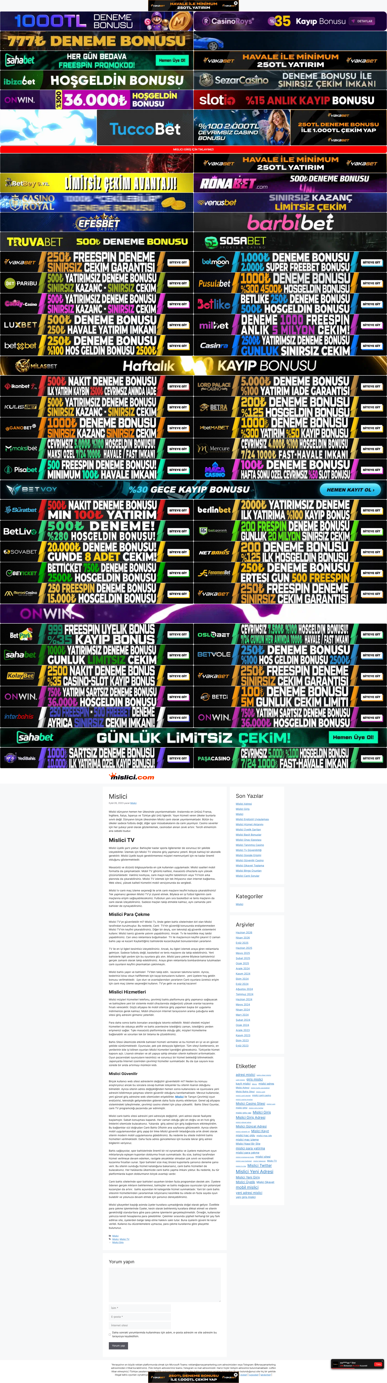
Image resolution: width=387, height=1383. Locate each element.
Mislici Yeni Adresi (254, 1171)
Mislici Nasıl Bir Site (248, 1143)
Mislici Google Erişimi (248, 855)
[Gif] (193, 365)
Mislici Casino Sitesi (250, 1103)
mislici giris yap (243, 1112)
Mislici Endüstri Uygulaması (252, 819)
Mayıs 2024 (243, 1004)
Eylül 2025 (242, 942)
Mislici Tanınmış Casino (250, 844)
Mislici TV (124, 1239)
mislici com (271, 1104)
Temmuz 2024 (244, 994)
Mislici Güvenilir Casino (250, 860)
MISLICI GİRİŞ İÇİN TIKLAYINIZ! (193, 149)
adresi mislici (245, 1074)
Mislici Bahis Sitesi (245, 1091)
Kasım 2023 (243, 1035)
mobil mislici (247, 1187)
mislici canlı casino (261, 1095)
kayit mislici (243, 1083)
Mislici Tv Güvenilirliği (249, 850)
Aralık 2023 (243, 1030)
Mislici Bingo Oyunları (249, 870)
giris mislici (254, 1079)
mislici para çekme (247, 1152)
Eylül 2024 (242, 983)
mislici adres (266, 1083)
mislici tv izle (241, 1166)
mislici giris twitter (256, 1108)
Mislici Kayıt (260, 1131)
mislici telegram (259, 1161)
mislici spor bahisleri (244, 1161)
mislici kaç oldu (245, 1135)
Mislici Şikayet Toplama (250, 865)
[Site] (96, 262)
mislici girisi (241, 1107)
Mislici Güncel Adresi (251, 1126)
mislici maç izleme (247, 1139)
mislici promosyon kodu (245, 1157)
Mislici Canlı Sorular (247, 875)
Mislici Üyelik (245, 1182)
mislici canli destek (243, 1096)
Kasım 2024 (243, 973)
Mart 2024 (242, 1014)
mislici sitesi (262, 1156)
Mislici (115, 1236)
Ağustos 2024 (244, 989)
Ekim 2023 (242, 1040)
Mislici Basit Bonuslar (248, 834)
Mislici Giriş (118, 1242)
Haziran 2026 (244, 932)
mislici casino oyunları (244, 1100)
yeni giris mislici (246, 1197)
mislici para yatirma (250, 1148)
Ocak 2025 (242, 963)
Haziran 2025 (244, 947)
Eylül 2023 (242, 1045)
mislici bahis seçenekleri (260, 1088)
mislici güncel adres (243, 1122)
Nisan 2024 (243, 1009)
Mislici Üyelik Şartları (248, 829)
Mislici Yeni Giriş (248, 1177)
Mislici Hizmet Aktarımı (249, 824)
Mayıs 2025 (243, 953)
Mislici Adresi (244, 803)
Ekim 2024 (242, 978)
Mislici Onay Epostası (248, 839)
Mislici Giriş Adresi (250, 1117)
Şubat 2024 (243, 1019)
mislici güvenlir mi (243, 1132)
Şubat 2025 (243, 958)
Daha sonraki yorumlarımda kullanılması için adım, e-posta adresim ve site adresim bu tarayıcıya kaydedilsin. (164, 1334)
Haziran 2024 (244, 999)
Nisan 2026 (243, 937)
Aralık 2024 (243, 968)
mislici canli (260, 1092)
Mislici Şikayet (265, 1182)
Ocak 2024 (242, 1025)
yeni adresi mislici (249, 1193)
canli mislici (240, 1080)
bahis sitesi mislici (264, 1075)
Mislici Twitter (259, 1165)
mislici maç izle (264, 1135)
